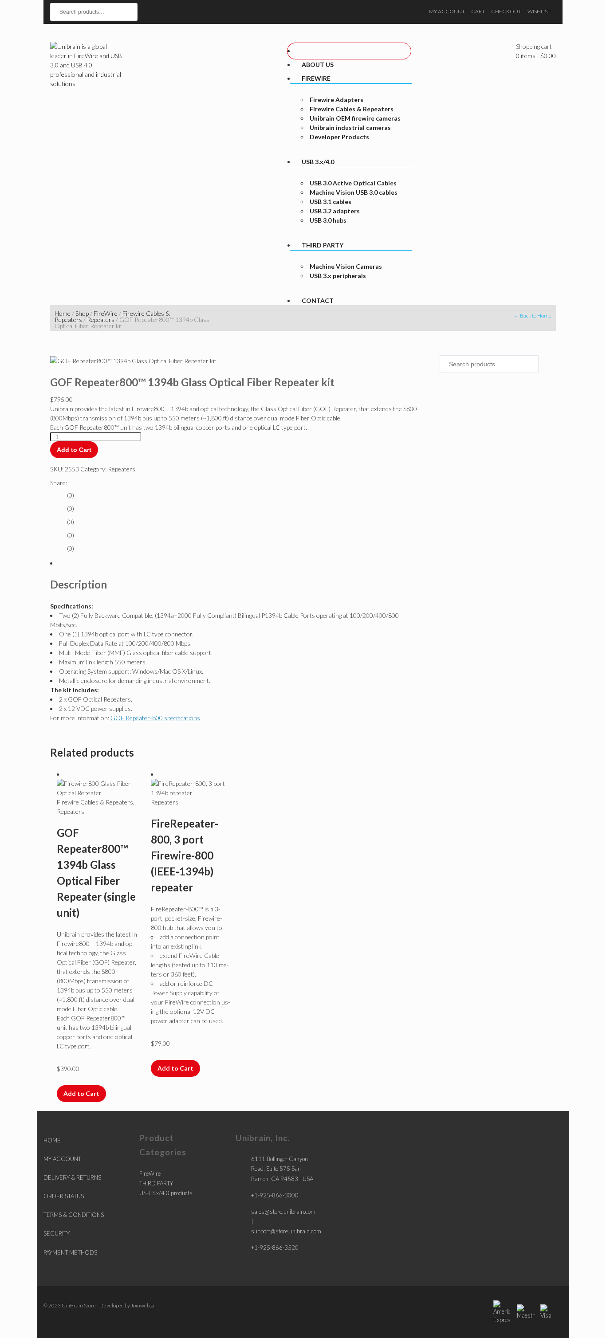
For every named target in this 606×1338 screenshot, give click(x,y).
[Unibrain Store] (86, 64)
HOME (52, 1140)
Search (166, 8)
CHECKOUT (506, 11)
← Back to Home (532, 315)
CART (478, 11)
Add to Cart (74, 449)
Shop (82, 313)
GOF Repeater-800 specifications (155, 718)
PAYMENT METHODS (70, 1252)
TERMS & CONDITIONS (73, 1214)
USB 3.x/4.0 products (166, 1193)
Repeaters (100, 319)
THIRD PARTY (156, 1183)
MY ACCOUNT (447, 11)
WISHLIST (539, 11)
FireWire (106, 313)
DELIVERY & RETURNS (72, 1177)
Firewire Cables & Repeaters (95, 802)
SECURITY (56, 1233)
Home (63, 313)
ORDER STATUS (63, 1196)
